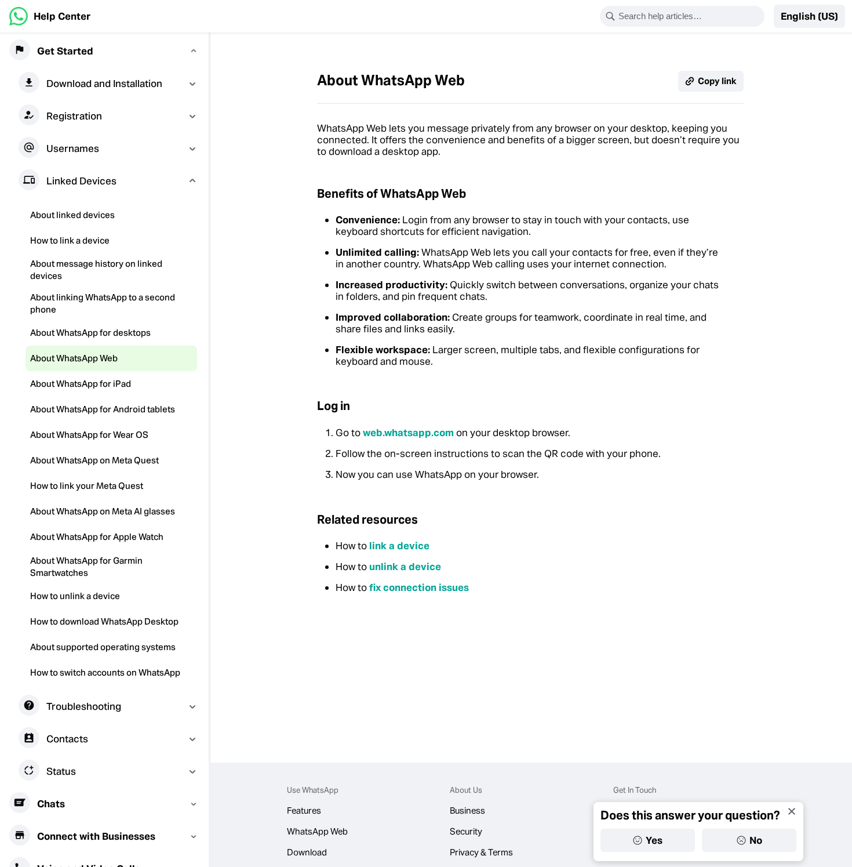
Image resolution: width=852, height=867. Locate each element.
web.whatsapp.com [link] (408, 432)
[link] (49, 16)
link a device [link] (399, 545)
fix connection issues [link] (419, 587)
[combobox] (689, 16)
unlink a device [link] (405, 566)
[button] (809, 16)
